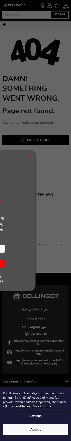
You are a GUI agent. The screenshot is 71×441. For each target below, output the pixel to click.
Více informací (43, 406)
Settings (35, 416)
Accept (35, 429)
